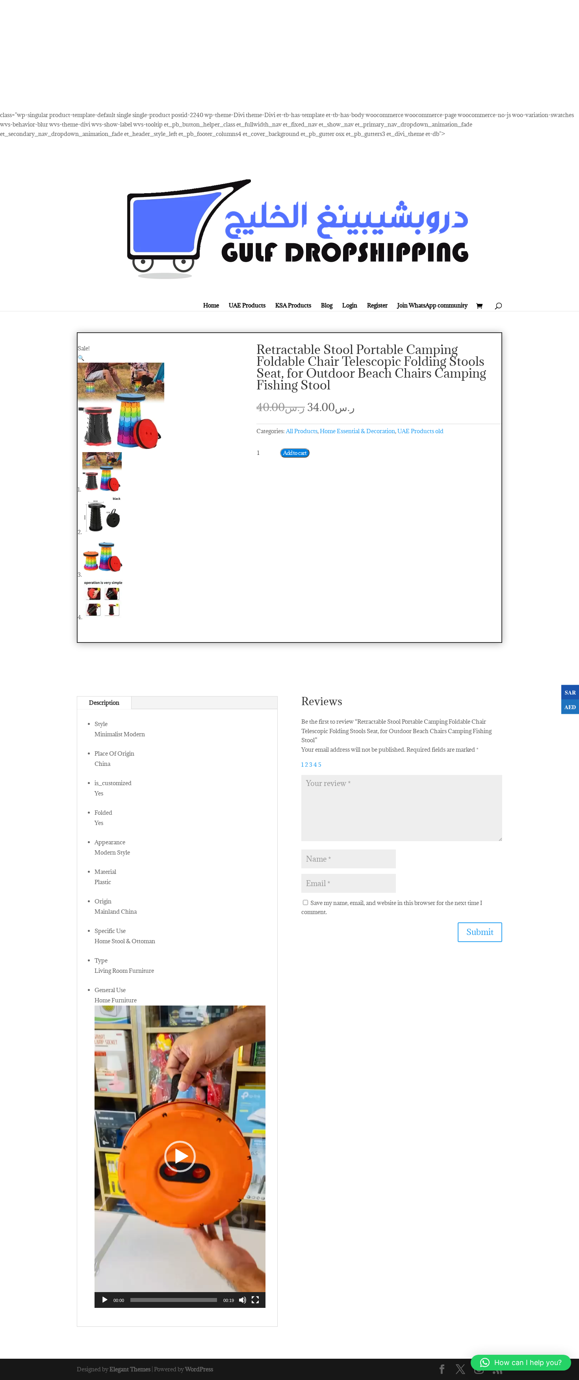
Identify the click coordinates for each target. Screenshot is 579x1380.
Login (349, 305)
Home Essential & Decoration (357, 431)
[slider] (173, 1300)
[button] (81, 357)
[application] (180, 1157)
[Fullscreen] (255, 1300)
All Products (301, 431)
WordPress (199, 1369)
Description (104, 702)
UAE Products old (420, 431)
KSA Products (293, 305)
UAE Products (247, 305)
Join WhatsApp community (432, 305)
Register (377, 305)
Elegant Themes (129, 1369)
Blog (326, 305)
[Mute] (243, 1300)
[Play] (105, 1300)
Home (211, 305)
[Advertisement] (236, 55)
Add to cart (294, 452)
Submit (480, 932)
